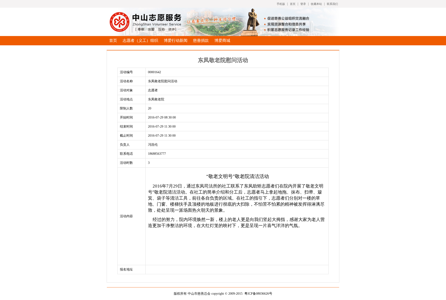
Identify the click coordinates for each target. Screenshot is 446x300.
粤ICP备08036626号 (258, 293)
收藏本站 (316, 4)
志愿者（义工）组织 (140, 40)
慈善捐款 (201, 40)
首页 (292, 4)
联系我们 (332, 4)
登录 (303, 4)
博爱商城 (222, 40)
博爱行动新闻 (175, 40)
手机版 (281, 4)
